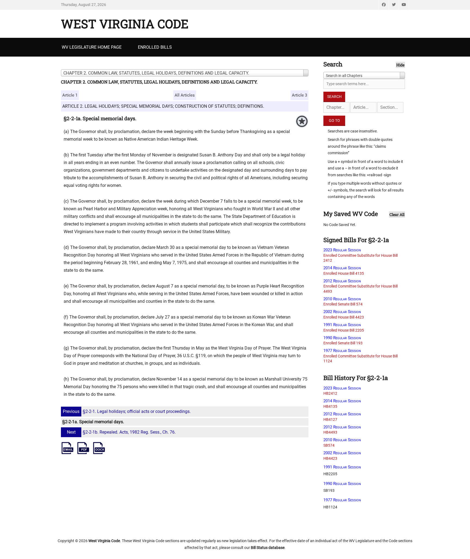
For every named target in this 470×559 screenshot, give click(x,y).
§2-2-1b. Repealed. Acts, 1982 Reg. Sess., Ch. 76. (121, 432)
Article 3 (299, 95)
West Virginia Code (124, 24)
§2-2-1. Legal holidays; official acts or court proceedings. (127, 411)
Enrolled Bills (155, 47)
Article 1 (70, 95)
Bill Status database (268, 547)
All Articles (185, 95)
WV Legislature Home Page (92, 47)
